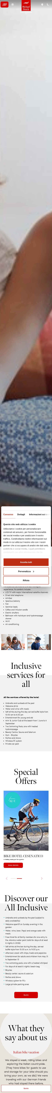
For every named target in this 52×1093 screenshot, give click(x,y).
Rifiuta (26, 580)
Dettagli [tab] (21, 514)
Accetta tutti (26, 562)
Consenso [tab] (8, 514)
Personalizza (24, 571)
